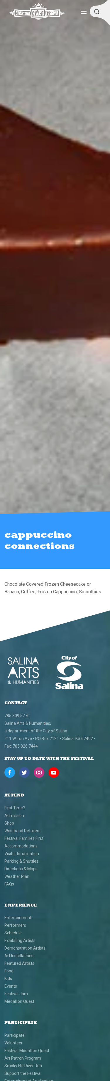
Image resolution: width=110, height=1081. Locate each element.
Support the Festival (22, 1073)
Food (8, 971)
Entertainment (17, 917)
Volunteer (13, 1043)
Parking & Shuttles (21, 861)
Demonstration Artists (24, 948)
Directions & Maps (21, 868)
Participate (14, 1035)
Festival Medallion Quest (26, 1050)
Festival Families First (23, 838)
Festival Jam (16, 993)
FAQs (9, 884)
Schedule (13, 933)
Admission (14, 815)
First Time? (14, 808)
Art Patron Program (22, 1058)
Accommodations (21, 846)
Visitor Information (21, 853)
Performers (15, 925)
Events (10, 986)
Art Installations (18, 955)
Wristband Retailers (22, 830)
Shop (9, 823)
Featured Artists (19, 963)
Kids (8, 978)
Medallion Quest (19, 1001)
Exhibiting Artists (19, 940)
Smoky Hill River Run (23, 1065)
